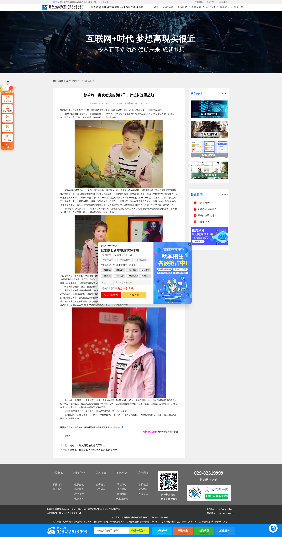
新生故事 (90, 80)
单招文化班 (125, 260)
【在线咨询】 (118, 427)
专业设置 (182, 7)
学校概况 (143, 484)
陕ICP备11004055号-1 (161, 517)
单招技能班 (142, 260)
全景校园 (122, 489)
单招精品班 (108, 260)
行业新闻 (57, 489)
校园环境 (210, 7)
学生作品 (238, 7)
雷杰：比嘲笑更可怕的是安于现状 (87, 445)
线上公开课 (122, 498)
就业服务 (224, 530)
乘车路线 (100, 489)
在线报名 (100, 484)
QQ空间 (143, 489)
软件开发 (79, 494)
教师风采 (196, 7)
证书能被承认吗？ (207, 215)
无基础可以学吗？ (207, 209)
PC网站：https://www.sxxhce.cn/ (221, 509)
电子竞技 (79, 484)
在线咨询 (134, 295)
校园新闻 (57, 484)
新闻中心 (76, 80)
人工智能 (145, 270)
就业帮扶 (224, 7)
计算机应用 (133, 276)
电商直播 (107, 276)
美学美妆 (120, 276)
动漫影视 (107, 270)
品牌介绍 (168, 7)
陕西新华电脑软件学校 (167, 431)
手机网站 (122, 484)
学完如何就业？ (206, 203)
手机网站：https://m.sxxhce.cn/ (220, 513)
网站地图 (122, 494)
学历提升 (145, 276)
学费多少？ (203, 222)
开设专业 (183, 530)
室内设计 (120, 270)
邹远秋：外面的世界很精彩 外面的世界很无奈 (93, 449)
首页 (156, 7)
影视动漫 (79, 489)
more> (224, 94)
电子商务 (79, 498)
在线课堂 (143, 494)
